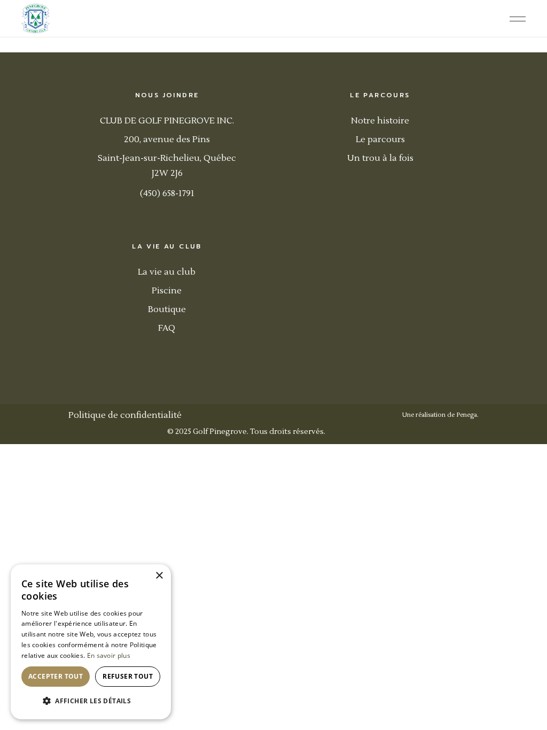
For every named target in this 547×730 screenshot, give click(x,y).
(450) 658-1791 (167, 193)
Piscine (167, 290)
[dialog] (91, 641)
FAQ (166, 328)
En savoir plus (108, 655)
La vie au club (167, 272)
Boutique (167, 309)
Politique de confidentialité (125, 415)
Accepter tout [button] (55, 676)
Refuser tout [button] (128, 676)
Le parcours (380, 139)
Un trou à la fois (380, 158)
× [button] (159, 576)
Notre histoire (380, 120)
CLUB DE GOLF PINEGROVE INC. (167, 120)
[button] (90, 701)
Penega (466, 415)
